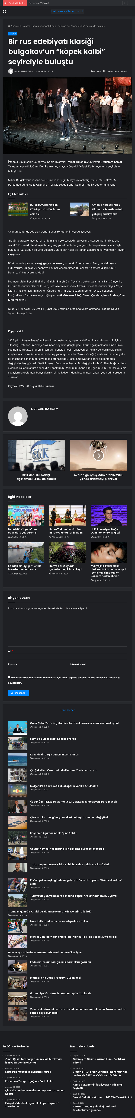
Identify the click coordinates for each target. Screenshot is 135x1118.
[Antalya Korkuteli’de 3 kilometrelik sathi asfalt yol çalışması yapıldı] (79, 209)
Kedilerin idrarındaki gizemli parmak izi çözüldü (60, 962)
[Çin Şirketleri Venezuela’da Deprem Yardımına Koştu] (17, 775)
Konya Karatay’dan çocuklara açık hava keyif (65, 567)
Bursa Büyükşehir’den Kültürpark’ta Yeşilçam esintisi (45, 209)
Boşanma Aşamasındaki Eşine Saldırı (53, 833)
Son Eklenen (67, 710)
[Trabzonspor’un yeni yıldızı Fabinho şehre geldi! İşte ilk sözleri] (17, 869)
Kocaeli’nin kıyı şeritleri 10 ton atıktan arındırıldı (24, 567)
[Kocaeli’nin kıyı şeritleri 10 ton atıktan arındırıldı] (26, 552)
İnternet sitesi (78, 664)
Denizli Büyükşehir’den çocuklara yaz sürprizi (22, 531)
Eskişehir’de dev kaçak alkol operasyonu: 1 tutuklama (64, 786)
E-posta (13, 664)
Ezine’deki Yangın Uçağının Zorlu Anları (50, 3)
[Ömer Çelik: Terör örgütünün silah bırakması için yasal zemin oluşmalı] (17, 728)
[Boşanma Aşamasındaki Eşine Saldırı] (17, 838)
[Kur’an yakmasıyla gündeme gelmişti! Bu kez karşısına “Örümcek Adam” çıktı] (17, 885)
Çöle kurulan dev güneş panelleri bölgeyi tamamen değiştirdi (69, 817)
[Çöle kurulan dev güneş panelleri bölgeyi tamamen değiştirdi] (17, 822)
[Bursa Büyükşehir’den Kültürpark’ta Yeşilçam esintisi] (18, 209)
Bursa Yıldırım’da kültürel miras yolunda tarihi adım (66, 531)
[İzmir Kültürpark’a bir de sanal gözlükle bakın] (17, 926)
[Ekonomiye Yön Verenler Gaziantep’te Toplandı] (17, 998)
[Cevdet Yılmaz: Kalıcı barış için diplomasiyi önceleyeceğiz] (17, 853)
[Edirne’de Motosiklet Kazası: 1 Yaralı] (17, 743)
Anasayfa (15, 26)
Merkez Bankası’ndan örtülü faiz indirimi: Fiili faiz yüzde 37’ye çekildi (73, 937)
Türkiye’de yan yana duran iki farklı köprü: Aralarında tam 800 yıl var (73, 896)
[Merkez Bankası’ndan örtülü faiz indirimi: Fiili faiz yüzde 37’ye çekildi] (17, 941)
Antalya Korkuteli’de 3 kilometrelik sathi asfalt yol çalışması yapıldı (107, 209)
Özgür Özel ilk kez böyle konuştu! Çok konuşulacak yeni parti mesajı (73, 801)
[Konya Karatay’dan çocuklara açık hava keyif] (67, 552)
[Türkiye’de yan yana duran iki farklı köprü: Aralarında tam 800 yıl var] (17, 900)
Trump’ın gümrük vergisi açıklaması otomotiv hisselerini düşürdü (49, 911)
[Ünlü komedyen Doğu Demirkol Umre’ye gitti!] (109, 515)
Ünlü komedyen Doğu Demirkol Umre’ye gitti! (105, 531)
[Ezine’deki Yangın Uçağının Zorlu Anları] (17, 759)
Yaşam (26, 26)
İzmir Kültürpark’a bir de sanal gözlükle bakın (59, 921)
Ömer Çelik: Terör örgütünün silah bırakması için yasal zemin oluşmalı (74, 723)
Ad (10, 651)
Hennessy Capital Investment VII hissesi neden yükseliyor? (45, 952)
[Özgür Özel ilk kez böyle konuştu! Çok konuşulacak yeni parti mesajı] (17, 806)
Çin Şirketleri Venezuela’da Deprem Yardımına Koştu (63, 770)
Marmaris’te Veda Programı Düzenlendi (55, 978)
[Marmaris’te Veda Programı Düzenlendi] (17, 982)
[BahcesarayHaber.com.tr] (67, 11)
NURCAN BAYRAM (23, 71)
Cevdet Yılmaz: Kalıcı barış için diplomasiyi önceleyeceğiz (67, 849)
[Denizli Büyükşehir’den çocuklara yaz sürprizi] (26, 515)
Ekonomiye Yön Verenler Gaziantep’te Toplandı (60, 993)
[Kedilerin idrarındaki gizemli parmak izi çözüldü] (17, 967)
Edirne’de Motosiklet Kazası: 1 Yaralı (53, 739)
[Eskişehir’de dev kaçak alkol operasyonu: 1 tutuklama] (17, 790)
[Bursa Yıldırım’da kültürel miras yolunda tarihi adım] (67, 515)
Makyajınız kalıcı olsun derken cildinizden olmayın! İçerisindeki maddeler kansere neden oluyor (108, 571)
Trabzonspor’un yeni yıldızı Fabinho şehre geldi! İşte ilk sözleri (69, 864)
